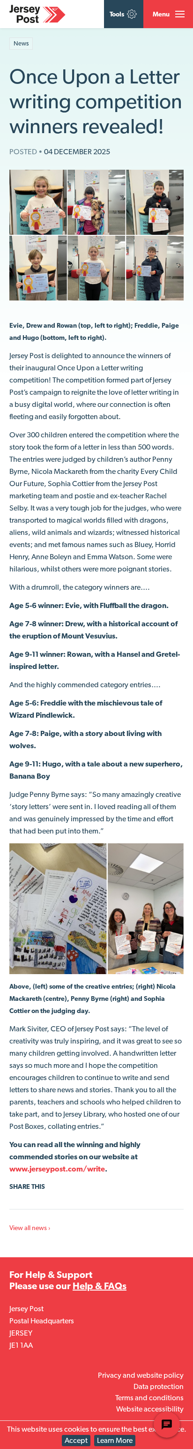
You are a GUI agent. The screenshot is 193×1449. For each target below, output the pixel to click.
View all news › (29, 1227)
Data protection (159, 1386)
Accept (76, 1440)
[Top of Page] (43, 44)
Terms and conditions (149, 1397)
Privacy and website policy (141, 1375)
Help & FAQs (99, 1285)
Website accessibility (150, 1408)
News (21, 43)
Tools (118, 14)
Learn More (115, 1440)
